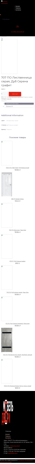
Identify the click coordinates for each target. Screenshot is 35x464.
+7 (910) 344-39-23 (17, 32)
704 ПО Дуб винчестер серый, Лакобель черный (17, 354)
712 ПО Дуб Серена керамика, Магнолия (17, 323)
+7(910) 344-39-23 (14, 446)
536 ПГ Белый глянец (17, 199)
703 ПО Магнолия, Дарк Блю (17, 230)
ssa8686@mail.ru (13, 453)
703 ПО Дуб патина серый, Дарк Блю (18, 292)
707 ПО (9, 99)
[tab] (19, 104)
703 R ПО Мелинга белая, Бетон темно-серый (17, 386)
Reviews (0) (9, 106)
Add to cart (15, 94)
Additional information (12, 103)
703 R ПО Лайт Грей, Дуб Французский (17, 167)
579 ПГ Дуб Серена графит (17, 261)
